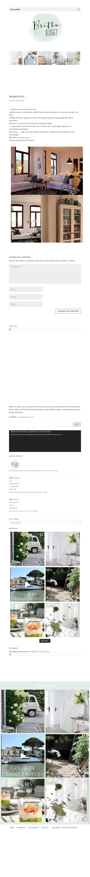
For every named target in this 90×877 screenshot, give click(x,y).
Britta (13, 101)
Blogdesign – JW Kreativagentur (65, 828)
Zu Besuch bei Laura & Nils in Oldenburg (23, 511)
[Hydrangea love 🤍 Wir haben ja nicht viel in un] (63, 549)
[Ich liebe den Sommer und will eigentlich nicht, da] (63, 584)
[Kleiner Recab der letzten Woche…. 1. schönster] (27, 549)
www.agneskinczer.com (25, 417)
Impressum (21, 828)
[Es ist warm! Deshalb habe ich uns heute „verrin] (27, 620)
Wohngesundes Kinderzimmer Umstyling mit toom (28, 492)
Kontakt (45, 828)
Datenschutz (33, 828)
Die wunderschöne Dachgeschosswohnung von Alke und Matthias (34, 471)
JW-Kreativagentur (42, 651)
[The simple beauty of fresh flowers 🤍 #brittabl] (63, 620)
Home (12, 828)
